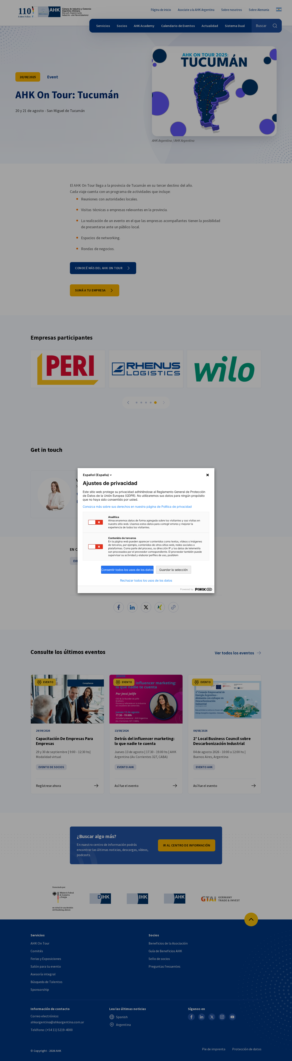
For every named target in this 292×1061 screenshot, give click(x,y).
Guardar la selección (173, 570)
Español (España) (96, 475)
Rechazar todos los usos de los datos (146, 580)
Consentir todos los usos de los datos (127, 570)
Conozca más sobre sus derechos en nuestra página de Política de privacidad (137, 506)
